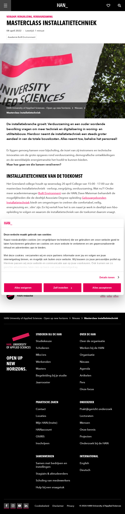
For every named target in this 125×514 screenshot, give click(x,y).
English (84, 463)
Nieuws (79, 108)
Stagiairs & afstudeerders (52, 473)
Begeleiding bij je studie (51, 375)
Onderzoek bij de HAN (94, 443)
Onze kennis (88, 429)
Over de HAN (88, 334)
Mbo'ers (41, 354)
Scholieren (42, 348)
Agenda (85, 368)
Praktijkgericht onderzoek (96, 409)
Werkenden (43, 361)
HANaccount (44, 429)
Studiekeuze (44, 341)
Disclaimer (58, 506)
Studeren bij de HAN (49, 334)
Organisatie (87, 354)
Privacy (70, 506)
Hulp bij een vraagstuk (50, 487)
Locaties (41, 415)
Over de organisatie (92, 341)
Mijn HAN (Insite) (46, 422)
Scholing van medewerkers (53, 480)
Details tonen (107, 277)
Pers (82, 382)
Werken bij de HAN (92, 348)
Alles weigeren (22, 287)
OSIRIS (40, 436)
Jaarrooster (43, 382)
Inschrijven (42, 443)
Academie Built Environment (21, 37)
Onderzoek (87, 402)
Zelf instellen (60, 287)
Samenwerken (45, 456)
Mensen (85, 422)
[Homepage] (62, 5)
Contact (41, 409)
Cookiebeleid (42, 506)
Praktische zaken (47, 402)
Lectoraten (86, 415)
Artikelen (85, 375)
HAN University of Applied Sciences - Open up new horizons (38, 108)
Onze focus (87, 389)
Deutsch (85, 470)
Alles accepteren (102, 287)
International (89, 456)
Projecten (86, 436)
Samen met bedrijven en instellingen (51, 465)
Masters (41, 368)
